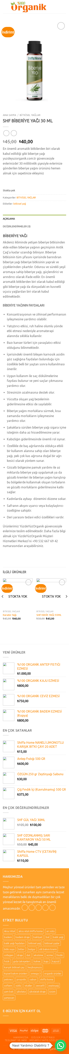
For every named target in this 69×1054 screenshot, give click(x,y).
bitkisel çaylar (52, 943)
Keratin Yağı (9, 614)
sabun (33, 979)
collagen (8, 955)
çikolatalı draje (37, 991)
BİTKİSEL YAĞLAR (30, 115)
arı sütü (50, 931)
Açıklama (9, 218)
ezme (50, 955)
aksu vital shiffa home (31, 931)
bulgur (31, 949)
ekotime (38, 955)
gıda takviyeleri (21, 961)
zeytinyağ (53, 985)
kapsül (55, 961)
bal (47, 937)
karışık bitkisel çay (14, 967)
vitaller (28, 985)
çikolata (21, 991)
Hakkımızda (20, 1037)
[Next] (66, 604)
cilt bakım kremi (48, 949)
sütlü (18, 985)
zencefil (40, 985)
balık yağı (58, 937)
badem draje (23, 937)
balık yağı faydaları (14, 943)
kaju (46, 961)
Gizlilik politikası (43, 1037)
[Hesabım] (58, 6)
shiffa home (46, 979)
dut (28, 955)
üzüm (52, 991)
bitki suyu (9, 949)
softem (8, 985)
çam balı (8, 991)
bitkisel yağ (19, 203)
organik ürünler (52, 973)
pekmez (8, 979)
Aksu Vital (9, 931)
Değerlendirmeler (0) (16, 226)
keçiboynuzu (35, 967)
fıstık (7, 961)
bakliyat (37, 937)
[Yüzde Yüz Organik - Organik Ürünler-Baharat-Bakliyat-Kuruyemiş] (28, 6)
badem (8, 937)
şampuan (9, 997)
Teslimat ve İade (16, 1040)
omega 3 (36, 973)
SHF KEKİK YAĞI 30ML (49, 614)
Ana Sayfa (9, 115)
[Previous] (3, 604)
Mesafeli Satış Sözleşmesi (47, 1040)
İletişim (35, 1043)
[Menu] (5, 6)
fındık (60, 955)
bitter (21, 949)
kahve (37, 961)
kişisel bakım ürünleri (15, 973)
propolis (21, 979)
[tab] (34, 218)
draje (20, 955)
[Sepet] (64, 6)
